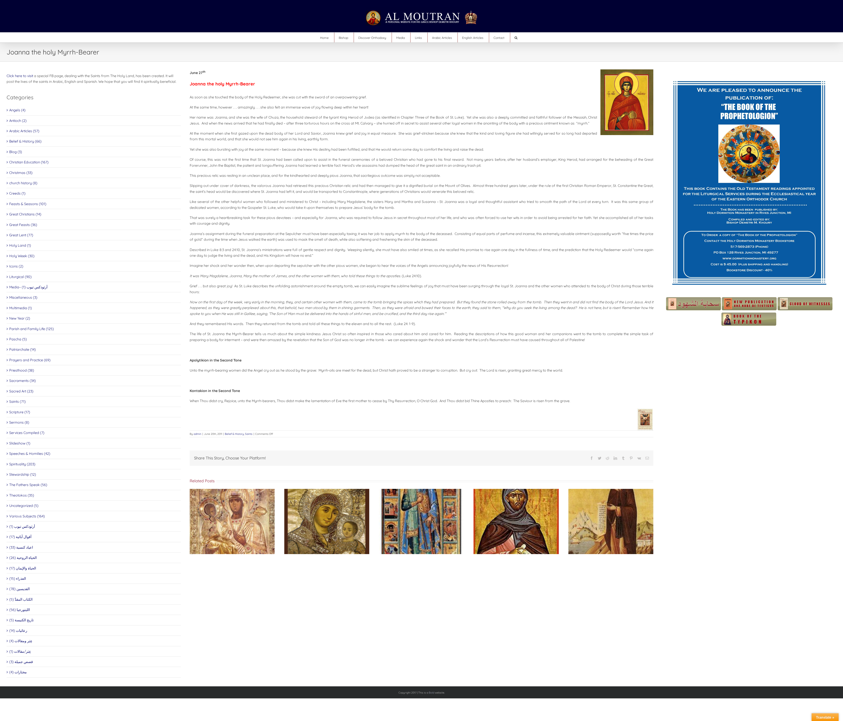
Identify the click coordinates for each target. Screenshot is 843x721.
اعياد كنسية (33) (21, 547)
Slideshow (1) (19, 443)
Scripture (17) (19, 412)
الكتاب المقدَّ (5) (20, 599)
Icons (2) (16, 266)
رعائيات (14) (18, 630)
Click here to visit (20, 76)
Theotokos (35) (21, 495)
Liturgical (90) (20, 277)
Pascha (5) (18, 339)
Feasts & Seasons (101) (27, 204)
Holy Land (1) (20, 245)
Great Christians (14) (25, 214)
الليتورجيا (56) (19, 609)
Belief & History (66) (25, 141)
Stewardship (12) (22, 474)
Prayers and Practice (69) (29, 360)
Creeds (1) (17, 193)
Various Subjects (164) (27, 516)
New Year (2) (19, 318)
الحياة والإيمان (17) (22, 568)
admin (197, 433)
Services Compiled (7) (26, 432)
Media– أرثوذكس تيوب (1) (28, 287)
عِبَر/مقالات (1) (20, 651)
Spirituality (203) (22, 464)
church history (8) (23, 183)
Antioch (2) (18, 120)
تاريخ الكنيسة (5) (21, 620)
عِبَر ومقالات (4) (20, 641)
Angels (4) (17, 110)
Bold (431, 692)
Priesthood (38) (21, 370)
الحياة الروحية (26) (23, 557)
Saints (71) (17, 401)
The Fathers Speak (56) (28, 484)
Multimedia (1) (20, 308)
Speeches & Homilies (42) (29, 453)
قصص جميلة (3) (21, 662)
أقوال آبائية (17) (20, 537)
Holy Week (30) (21, 256)
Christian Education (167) (29, 162)
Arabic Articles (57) (24, 131)
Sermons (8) (19, 422)
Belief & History (234, 433)
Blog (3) (15, 152)
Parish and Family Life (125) (31, 329)
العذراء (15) (17, 578)
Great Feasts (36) (23, 224)
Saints (248, 433)
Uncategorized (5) (23, 505)
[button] (516, 37)
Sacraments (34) (22, 380)
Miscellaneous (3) (23, 297)
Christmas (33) (20, 172)
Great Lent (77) (21, 235)
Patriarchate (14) (22, 349)
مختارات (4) (18, 672)
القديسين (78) (19, 589)
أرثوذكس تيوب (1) (22, 526)
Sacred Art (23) (21, 391)
